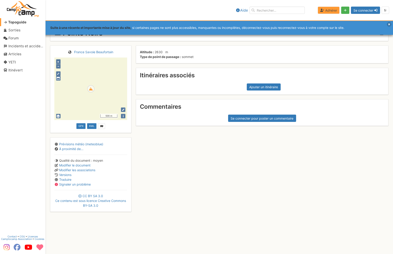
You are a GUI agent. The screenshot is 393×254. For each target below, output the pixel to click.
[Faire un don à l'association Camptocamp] (39, 248)
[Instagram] (6, 248)
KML (91, 126)
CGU (22, 236)
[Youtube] (28, 248)
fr (385, 10)
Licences (33, 236)
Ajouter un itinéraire (263, 87)
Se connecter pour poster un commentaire (262, 118)
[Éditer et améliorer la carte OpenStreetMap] (123, 110)
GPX (80, 126)
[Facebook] (17, 248)
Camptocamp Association (16, 239)
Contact (12, 236)
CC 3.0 (90, 200)
